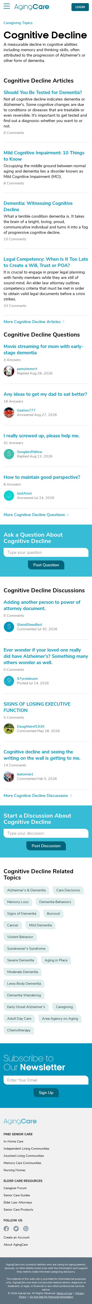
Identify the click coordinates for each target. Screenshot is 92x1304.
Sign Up (46, 1092)
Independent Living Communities (26, 1148)
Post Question (46, 565)
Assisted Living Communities (24, 1156)
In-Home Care (13, 1141)
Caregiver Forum (15, 1188)
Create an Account (16, 1237)
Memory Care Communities (22, 1163)
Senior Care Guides (17, 1195)
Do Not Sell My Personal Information (51, 1297)
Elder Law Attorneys (18, 1202)
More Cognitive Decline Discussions (36, 795)
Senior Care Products (18, 1210)
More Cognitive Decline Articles (32, 321)
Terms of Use (64, 1293)
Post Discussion (46, 846)
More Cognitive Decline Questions (34, 514)
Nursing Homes (14, 1170)
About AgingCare (16, 1245)
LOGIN (80, 7)
